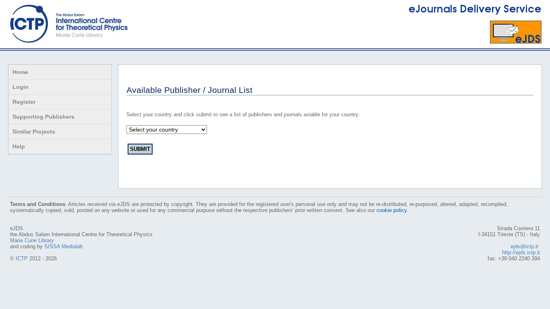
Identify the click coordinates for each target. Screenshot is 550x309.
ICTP (22, 258)
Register (23, 102)
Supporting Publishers (43, 116)
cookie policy (391, 210)
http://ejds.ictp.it (521, 252)
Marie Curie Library (32, 240)
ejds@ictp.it (524, 246)
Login (20, 87)
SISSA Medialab (63, 246)
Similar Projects (33, 131)
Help (18, 146)
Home (20, 72)
